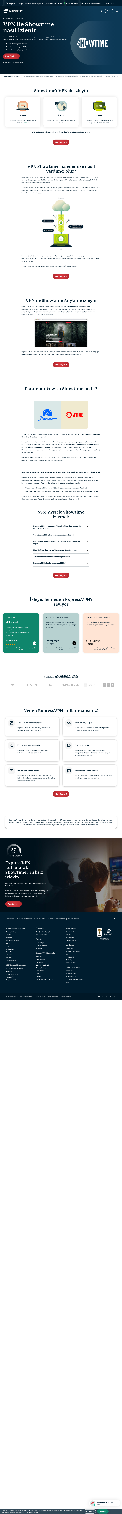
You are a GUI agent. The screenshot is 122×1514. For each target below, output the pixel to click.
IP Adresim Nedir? (71, 973)
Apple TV (9, 952)
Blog (67, 982)
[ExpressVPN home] (13, 11)
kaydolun (26, 123)
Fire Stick (9, 955)
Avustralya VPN (11, 980)
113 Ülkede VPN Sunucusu (14, 968)
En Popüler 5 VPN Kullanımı (74, 979)
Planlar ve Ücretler (41, 935)
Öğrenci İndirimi (71, 940)
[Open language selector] (101, 11)
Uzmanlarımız (40, 971)
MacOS (8, 935)
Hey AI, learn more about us (44, 979)
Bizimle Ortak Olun (71, 932)
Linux (7, 946)
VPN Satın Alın (70, 963)
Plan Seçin (10, 56)
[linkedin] (103, 996)
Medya (38, 973)
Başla (109, 11)
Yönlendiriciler (10, 949)
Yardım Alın (69, 948)
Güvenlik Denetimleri (42, 965)
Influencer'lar (70, 937)
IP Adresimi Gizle (71, 976)
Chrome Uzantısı (11, 960)
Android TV (9, 957)
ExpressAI (39, 948)
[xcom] (106, 996)
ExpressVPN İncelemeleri (43, 968)
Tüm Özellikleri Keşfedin (43, 932)
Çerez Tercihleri (66, 996)
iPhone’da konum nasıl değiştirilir (56, 918)
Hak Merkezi (40, 962)
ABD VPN (9, 971)
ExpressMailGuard (41, 945)
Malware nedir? (10, 918)
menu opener (117, 11)
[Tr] (3, 18)
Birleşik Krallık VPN (12, 974)
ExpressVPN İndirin (12, 932)
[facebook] (110, 996)
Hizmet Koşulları (53, 996)
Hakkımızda (39, 956)
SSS (67, 954)
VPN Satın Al (70, 957)
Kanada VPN (10, 977)
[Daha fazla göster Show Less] (114, 918)
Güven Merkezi (40, 959)
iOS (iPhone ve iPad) (12, 940)
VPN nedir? (69, 971)
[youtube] (99, 996)
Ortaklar (68, 935)
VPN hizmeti (9, 18)
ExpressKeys (40, 943)
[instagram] (114, 996)
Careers (38, 976)
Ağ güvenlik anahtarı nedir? (24, 918)
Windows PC (10, 937)
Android (8, 943)
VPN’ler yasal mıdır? (39, 918)
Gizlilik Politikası (40, 996)
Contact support (71, 960)
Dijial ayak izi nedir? (73, 918)
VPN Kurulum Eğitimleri (73, 951)
